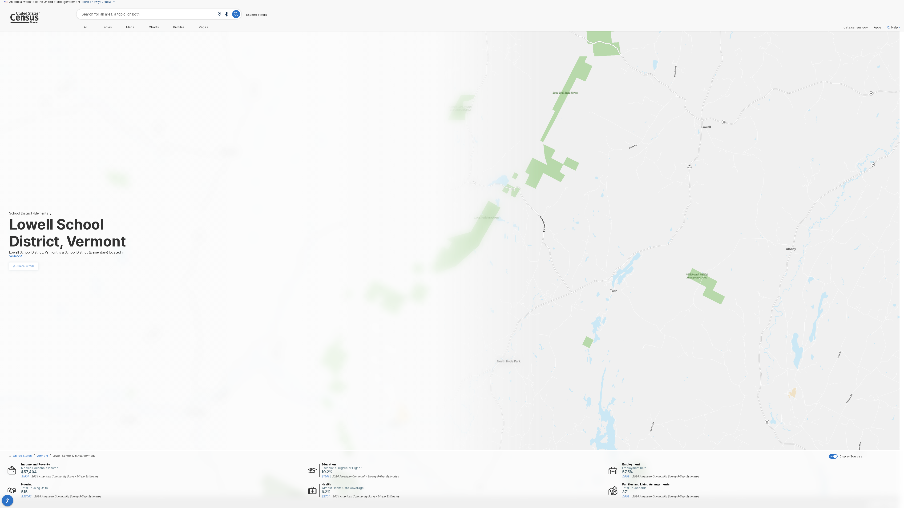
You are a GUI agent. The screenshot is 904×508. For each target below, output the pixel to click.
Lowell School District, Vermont (73, 455)
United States (22, 455)
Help (894, 27)
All (85, 27)
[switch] (865, 456)
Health (326, 484)
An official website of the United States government (44, 2)
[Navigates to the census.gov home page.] (20, 21)
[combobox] (159, 14)
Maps (130, 27)
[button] (219, 14)
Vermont (42, 455)
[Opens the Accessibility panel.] (7, 500)
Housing (26, 484)
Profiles (178, 27)
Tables (107, 27)
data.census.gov (855, 27)
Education (329, 464)
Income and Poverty (35, 464)
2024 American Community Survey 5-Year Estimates (64, 476)
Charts (154, 27)
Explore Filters (256, 14)
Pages (203, 27)
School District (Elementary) (30, 213)
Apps (877, 27)
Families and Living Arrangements (646, 484)
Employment (631, 464)
